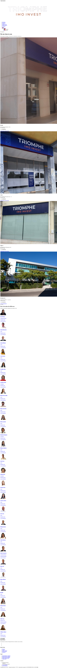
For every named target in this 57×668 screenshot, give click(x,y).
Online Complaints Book (5, 658)
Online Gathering (4, 650)
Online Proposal (4, 651)
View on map (7, 130)
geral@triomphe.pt (4, 665)
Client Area (3, 652)
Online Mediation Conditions (6, 655)
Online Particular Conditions (6, 656)
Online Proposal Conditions (6, 657)
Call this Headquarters (3, 303)
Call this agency (2, 130)
